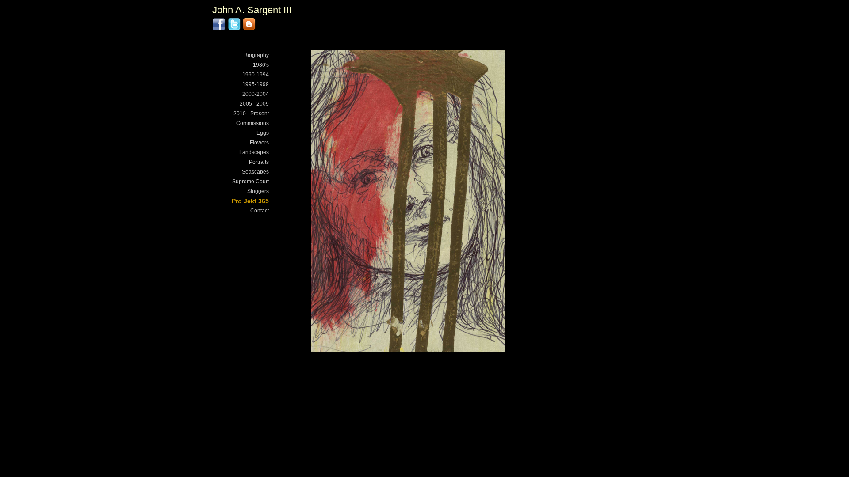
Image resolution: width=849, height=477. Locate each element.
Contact (259, 211)
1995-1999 (255, 84)
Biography (256, 55)
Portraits (259, 162)
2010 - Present (251, 113)
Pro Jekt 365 (250, 200)
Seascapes (255, 172)
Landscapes (254, 152)
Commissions (252, 123)
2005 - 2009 (254, 104)
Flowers (259, 143)
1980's (261, 65)
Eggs (262, 133)
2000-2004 (255, 94)
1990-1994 (255, 75)
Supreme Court (250, 181)
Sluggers (258, 191)
